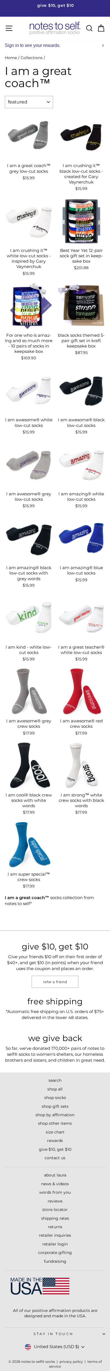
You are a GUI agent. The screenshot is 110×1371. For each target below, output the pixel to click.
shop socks (55, 1097)
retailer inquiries (55, 1235)
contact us (55, 1158)
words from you (55, 1192)
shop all (55, 1089)
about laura (55, 1175)
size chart (55, 1132)
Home (11, 57)
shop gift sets (55, 1106)
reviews (55, 1201)
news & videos (55, 1184)
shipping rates (55, 1218)
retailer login (55, 1244)
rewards (55, 1140)
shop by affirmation (55, 1115)
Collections (32, 57)
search (55, 1080)
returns (55, 1227)
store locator (55, 1209)
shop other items (55, 1123)
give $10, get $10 (55, 1149)
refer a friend (55, 982)
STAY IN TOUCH (54, 1334)
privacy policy (71, 1361)
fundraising (55, 1261)
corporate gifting (55, 1252)
